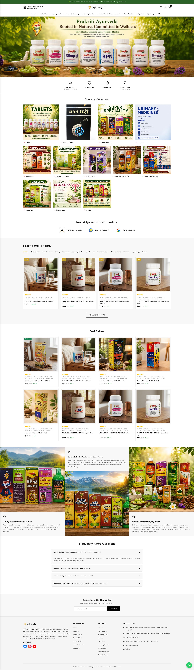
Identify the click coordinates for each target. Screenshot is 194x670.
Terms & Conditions (79, 645)
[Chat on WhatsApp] (189, 665)
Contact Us (76, 648)
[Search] (161, 7)
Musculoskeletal (129, 14)
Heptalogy (76, 14)
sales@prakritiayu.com (132, 637)
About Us (76, 631)
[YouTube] (34, 646)
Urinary (67, 14)
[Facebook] (25, 646)
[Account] (165, 7)
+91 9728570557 (32, 8)
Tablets (33, 14)
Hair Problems (44, 14)
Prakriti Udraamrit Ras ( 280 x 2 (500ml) (37, 381)
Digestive (140, 14)
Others (160, 14)
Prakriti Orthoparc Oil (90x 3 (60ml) (148, 381)
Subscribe (113, 609)
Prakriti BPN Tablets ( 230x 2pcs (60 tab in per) (39, 301)
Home (75, 628)
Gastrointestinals (115, 14)
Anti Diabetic (102, 14)
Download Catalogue (131, 645)
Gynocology (151, 14)
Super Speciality (57, 14)
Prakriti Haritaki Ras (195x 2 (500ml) (36, 433)
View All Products (97, 315)
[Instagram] (30, 646)
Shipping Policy (77, 641)
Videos (127, 649)
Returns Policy (77, 634)
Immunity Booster (88, 14)
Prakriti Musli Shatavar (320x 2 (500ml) (112, 381)
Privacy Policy (77, 638)
